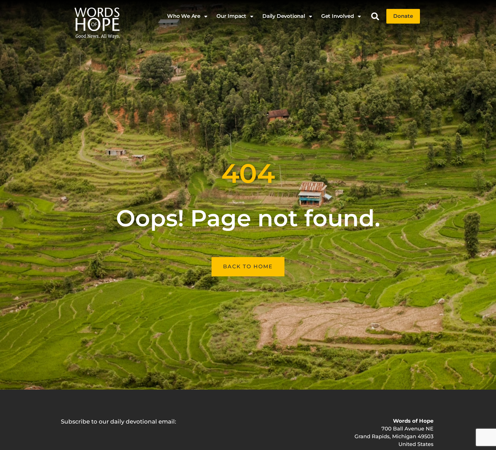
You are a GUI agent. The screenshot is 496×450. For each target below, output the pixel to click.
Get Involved (337, 16)
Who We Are (183, 16)
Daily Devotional (283, 16)
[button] (375, 16)
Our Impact (231, 16)
